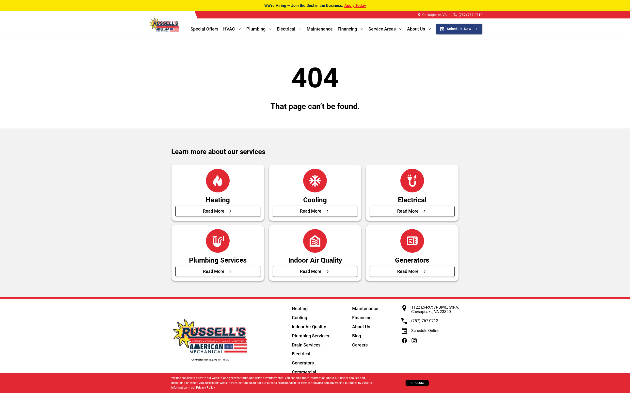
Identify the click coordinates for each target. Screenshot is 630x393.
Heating (300, 308)
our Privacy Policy (203, 387)
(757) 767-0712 (470, 15)
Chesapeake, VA (434, 15)
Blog (356, 335)
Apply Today (355, 5)
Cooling (299, 317)
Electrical (301, 353)
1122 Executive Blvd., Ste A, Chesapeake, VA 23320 (435, 309)
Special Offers (204, 28)
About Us (361, 326)
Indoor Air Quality (309, 326)
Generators (303, 362)
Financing (347, 28)
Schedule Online (425, 330)
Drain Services (306, 344)
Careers (360, 344)
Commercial (304, 372)
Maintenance (320, 28)
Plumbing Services (310, 335)
